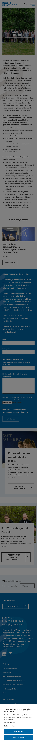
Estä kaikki (18, 731)
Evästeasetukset (10, 725)
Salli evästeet (18, 738)
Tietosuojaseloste (9, 722)
